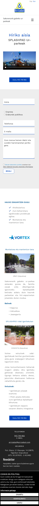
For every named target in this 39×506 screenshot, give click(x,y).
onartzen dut (26, 165)
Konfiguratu (19, 499)
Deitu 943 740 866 (20, 80)
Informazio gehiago (8, 490)
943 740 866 (19, 436)
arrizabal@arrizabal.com (19, 442)
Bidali (8, 171)
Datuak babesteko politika (13, 165)
